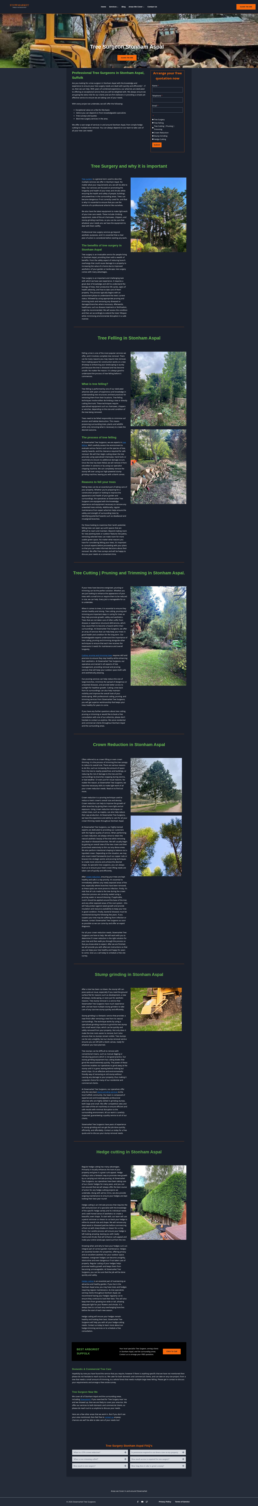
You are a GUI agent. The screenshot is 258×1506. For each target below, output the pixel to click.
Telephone (157, 95)
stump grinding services (107, 1092)
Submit (157, 145)
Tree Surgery (159, 119)
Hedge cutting (88, 1281)
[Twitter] (147, 1502)
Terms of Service (182, 1502)
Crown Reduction (161, 132)
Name (155, 85)
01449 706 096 (246, 7)
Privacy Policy (165, 1502)
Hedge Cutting (160, 139)
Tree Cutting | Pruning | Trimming (164, 128)
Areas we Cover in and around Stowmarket (129, 1491)
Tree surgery (87, 179)
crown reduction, (93, 877)
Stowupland (85, 1399)
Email (155, 105)
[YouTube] (142, 1502)
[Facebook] (138, 1502)
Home (103, 7)
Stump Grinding (160, 136)
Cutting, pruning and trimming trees (97, 655)
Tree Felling (159, 123)
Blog (124, 7)
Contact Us (152, 7)
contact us (109, 1417)
